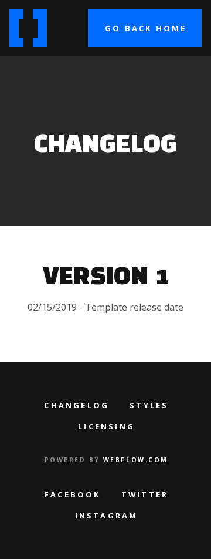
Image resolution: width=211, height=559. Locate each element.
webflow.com (135, 460)
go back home (145, 28)
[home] (32, 28)
